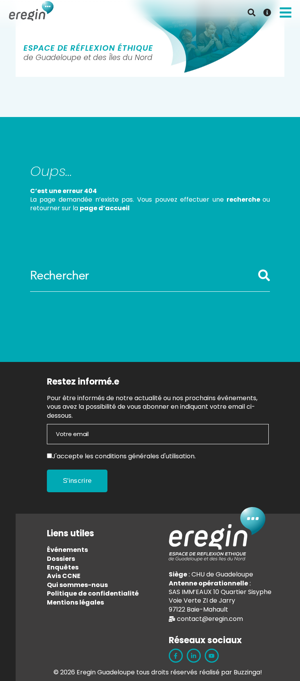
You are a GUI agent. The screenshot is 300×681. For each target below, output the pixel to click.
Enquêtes (63, 567)
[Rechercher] (264, 279)
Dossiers (61, 558)
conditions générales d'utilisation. (145, 456)
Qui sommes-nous (77, 584)
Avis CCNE (63, 575)
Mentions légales (75, 602)
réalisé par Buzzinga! (230, 672)
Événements (67, 549)
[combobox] (144, 276)
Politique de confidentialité (93, 593)
